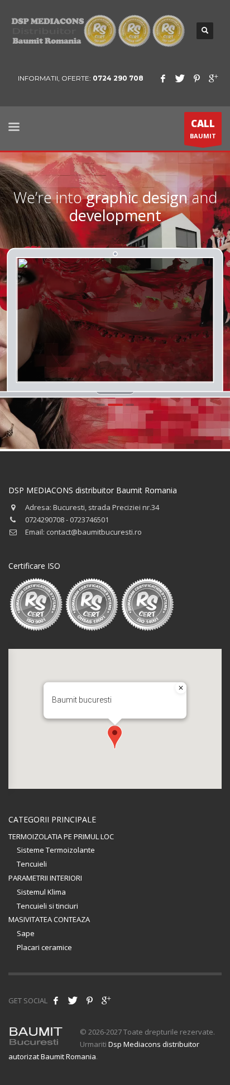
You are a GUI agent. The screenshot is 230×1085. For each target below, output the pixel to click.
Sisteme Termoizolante (56, 850)
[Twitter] (179, 78)
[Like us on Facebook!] (55, 1000)
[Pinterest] (196, 78)
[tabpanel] (115, 319)
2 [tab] (115, 405)
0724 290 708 (118, 78)
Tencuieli (32, 864)
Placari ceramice (44, 947)
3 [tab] (130, 405)
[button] (115, 737)
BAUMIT (203, 128)
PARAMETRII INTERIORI (45, 878)
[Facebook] (163, 78)
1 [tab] (101, 405)
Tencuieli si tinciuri (47, 906)
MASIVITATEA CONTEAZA (49, 919)
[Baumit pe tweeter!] (72, 1000)
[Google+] (213, 78)
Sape (26, 933)
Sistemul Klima (41, 892)
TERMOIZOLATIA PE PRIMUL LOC (61, 836)
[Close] (180, 688)
